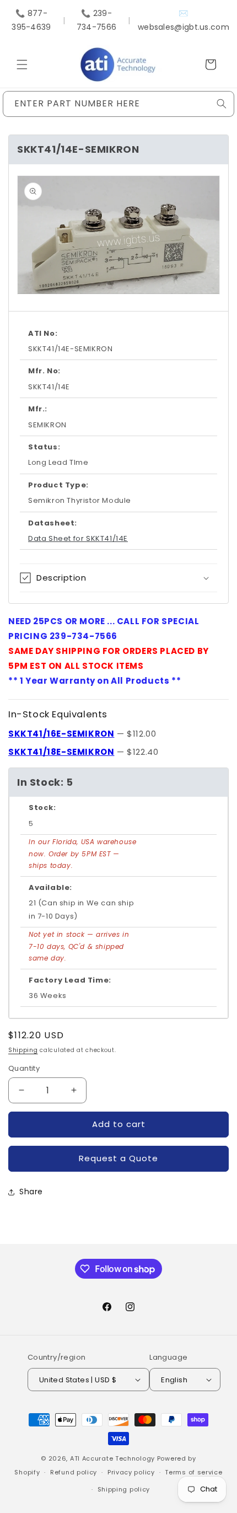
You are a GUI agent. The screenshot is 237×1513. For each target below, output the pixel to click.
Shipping (23, 1050)
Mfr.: (37, 409)
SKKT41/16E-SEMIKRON (61, 733)
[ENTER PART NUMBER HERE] (221, 104)
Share (31, 1191)
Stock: (42, 807)
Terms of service (193, 1472)
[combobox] (118, 104)
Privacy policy (131, 1472)
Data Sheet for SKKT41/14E (78, 538)
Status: (44, 447)
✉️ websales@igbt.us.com (183, 20)
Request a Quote (118, 1158)
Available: (50, 887)
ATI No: (42, 333)
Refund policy (73, 1472)
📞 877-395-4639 (31, 20)
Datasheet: (52, 523)
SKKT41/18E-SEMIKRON (61, 752)
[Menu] (22, 64)
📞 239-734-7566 (96, 20)
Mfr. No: (44, 371)
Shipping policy (124, 1489)
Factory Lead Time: (70, 980)
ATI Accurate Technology (113, 1458)
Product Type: (58, 485)
